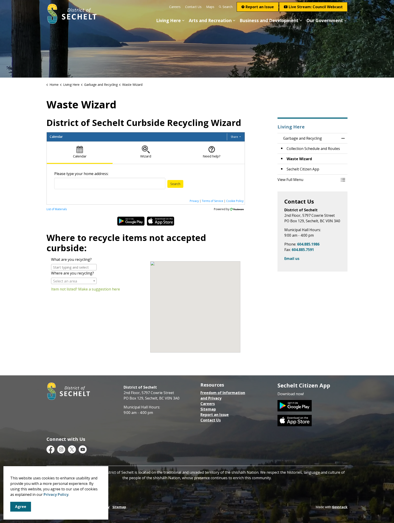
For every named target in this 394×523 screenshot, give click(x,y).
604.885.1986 (308, 244)
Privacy (194, 201)
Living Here (168, 21)
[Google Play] (294, 405)
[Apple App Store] (294, 420)
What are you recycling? (71, 259)
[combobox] (109, 183)
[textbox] (73, 281)
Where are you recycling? (72, 273)
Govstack (339, 507)
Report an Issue (260, 6)
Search (228, 7)
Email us (291, 258)
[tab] (80, 152)
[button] (308, 180)
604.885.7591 (303, 249)
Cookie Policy (235, 201)
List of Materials (57, 209)
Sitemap (208, 409)
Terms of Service (212, 201)
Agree (20, 506)
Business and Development (269, 21)
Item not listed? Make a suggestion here (85, 289)
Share (235, 137)
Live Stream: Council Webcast (316, 6)
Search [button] (175, 184)
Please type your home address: (81, 173)
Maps (210, 7)
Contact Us (193, 7)
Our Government (324, 21)
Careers (175, 7)
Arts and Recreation (210, 21)
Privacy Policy (56, 494)
